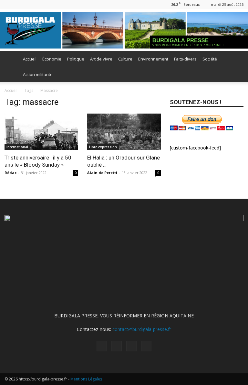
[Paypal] (20, 4)
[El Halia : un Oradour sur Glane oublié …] (124, 132)
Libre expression (103, 147)
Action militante (38, 74)
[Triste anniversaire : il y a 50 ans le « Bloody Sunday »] (41, 132)
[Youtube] (41, 4)
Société (209, 59)
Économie (51, 59)
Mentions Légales (86, 379)
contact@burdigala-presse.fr (141, 329)
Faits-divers (185, 59)
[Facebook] (9, 4)
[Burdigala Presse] (124, 30)
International (17, 147)
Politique (75, 59)
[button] (235, 59)
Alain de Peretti (102, 172)
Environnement (153, 59)
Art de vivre (101, 59)
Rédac (10, 172)
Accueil (29, 59)
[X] (31, 4)
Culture (125, 59)
